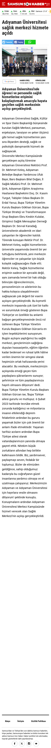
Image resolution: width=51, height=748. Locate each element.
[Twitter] (22, 744)
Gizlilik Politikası (38, 721)
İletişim (20, 721)
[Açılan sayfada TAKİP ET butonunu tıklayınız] (9, 81)
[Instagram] (29, 744)
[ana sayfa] (47, 4)
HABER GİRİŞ (24, 80)
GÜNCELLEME (40, 80)
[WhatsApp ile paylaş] (30, 42)
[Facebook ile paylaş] (18, 42)
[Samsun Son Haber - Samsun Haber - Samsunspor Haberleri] (26, 4)
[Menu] (3, 4)
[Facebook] (15, 744)
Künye (7, 721)
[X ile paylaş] (7, 42)
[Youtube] (36, 744)
